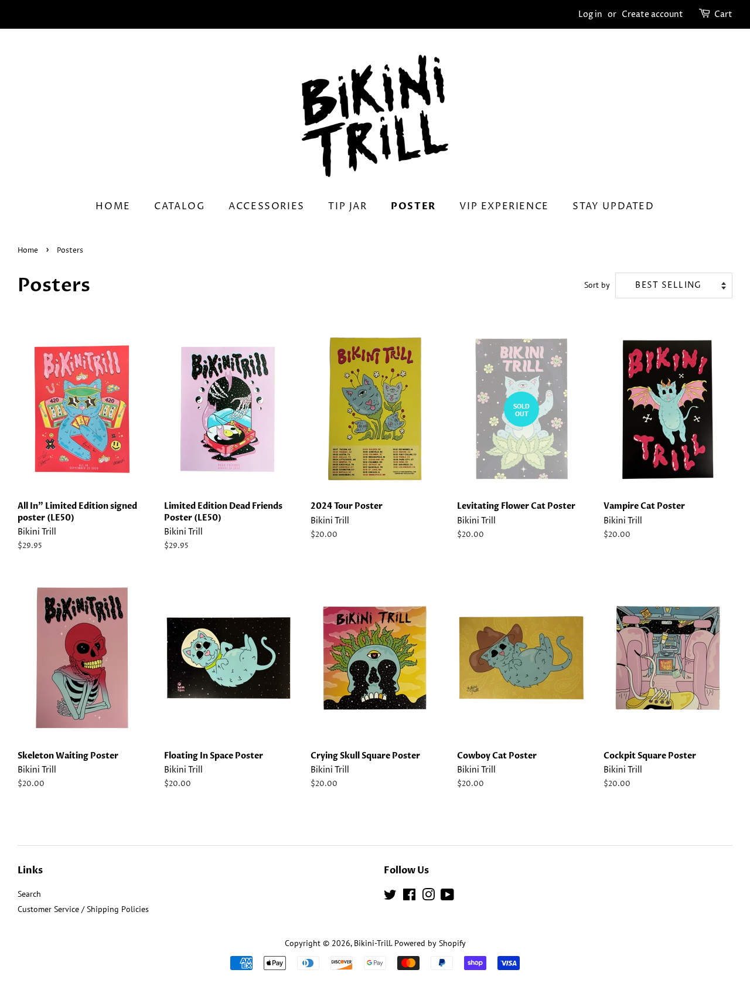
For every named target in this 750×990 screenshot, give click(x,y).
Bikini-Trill (372, 943)
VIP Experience (503, 206)
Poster (413, 206)
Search (29, 894)
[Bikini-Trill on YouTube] (447, 897)
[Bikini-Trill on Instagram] (428, 897)
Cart (723, 14)
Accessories (267, 206)
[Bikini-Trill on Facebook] (409, 897)
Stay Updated (613, 206)
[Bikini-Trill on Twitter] (390, 897)
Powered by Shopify (430, 943)
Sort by (597, 284)
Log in (590, 14)
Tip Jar (347, 206)
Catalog (179, 206)
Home (113, 206)
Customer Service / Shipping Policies (83, 909)
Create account (652, 14)
